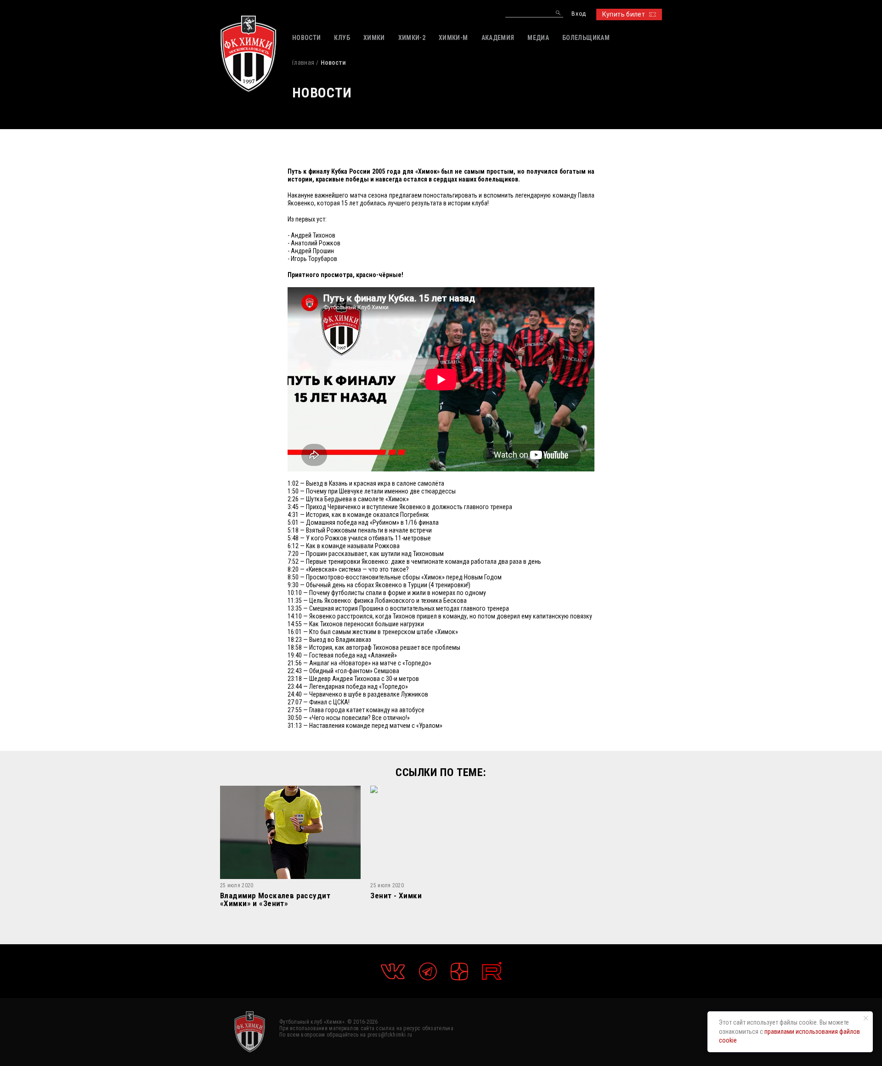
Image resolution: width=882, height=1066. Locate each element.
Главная (303, 62)
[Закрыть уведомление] (866, 1018)
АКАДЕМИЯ (497, 37)
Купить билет (623, 14)
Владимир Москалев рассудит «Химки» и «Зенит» (275, 899)
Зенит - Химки (396, 896)
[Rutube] (492, 971)
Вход (578, 14)
